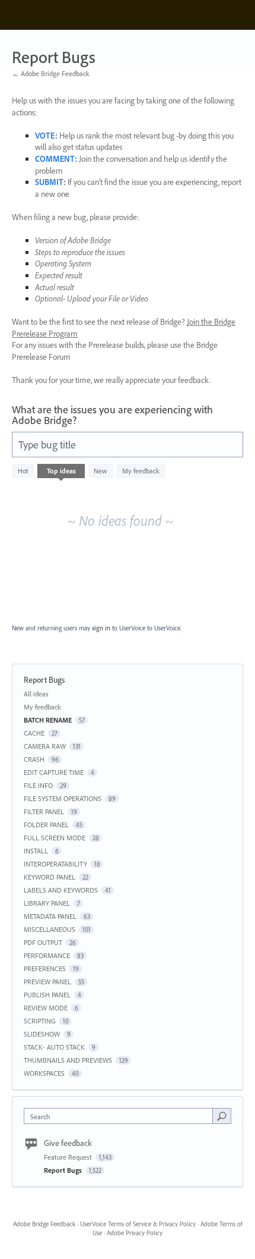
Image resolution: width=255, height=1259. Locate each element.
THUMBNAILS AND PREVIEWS (68, 1060)
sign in (101, 628)
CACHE (34, 733)
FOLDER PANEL (46, 824)
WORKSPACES (44, 1073)
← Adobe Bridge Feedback (51, 73)
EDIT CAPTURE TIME (54, 772)
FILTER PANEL (44, 811)
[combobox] (121, 1116)
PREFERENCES (45, 968)
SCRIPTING (40, 1020)
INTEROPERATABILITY (55, 863)
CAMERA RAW (45, 746)
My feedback (141, 470)
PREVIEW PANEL (47, 981)
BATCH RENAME (48, 719)
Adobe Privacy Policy (134, 1233)
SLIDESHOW (42, 1033)
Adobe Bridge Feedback (44, 1224)
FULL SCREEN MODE (54, 837)
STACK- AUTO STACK (54, 1047)
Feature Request (69, 1157)
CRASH (34, 759)
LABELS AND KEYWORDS (61, 890)
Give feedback (68, 1143)
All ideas (36, 693)
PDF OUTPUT (43, 942)
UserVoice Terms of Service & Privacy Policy (138, 1224)
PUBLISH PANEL (47, 994)
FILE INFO (38, 785)
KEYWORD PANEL (49, 876)
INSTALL (36, 850)
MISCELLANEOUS (49, 929)
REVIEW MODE (46, 1007)
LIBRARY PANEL (47, 903)
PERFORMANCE (47, 955)
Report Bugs (64, 1170)
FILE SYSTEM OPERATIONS (62, 798)
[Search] (221, 1115)
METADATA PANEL (50, 916)
